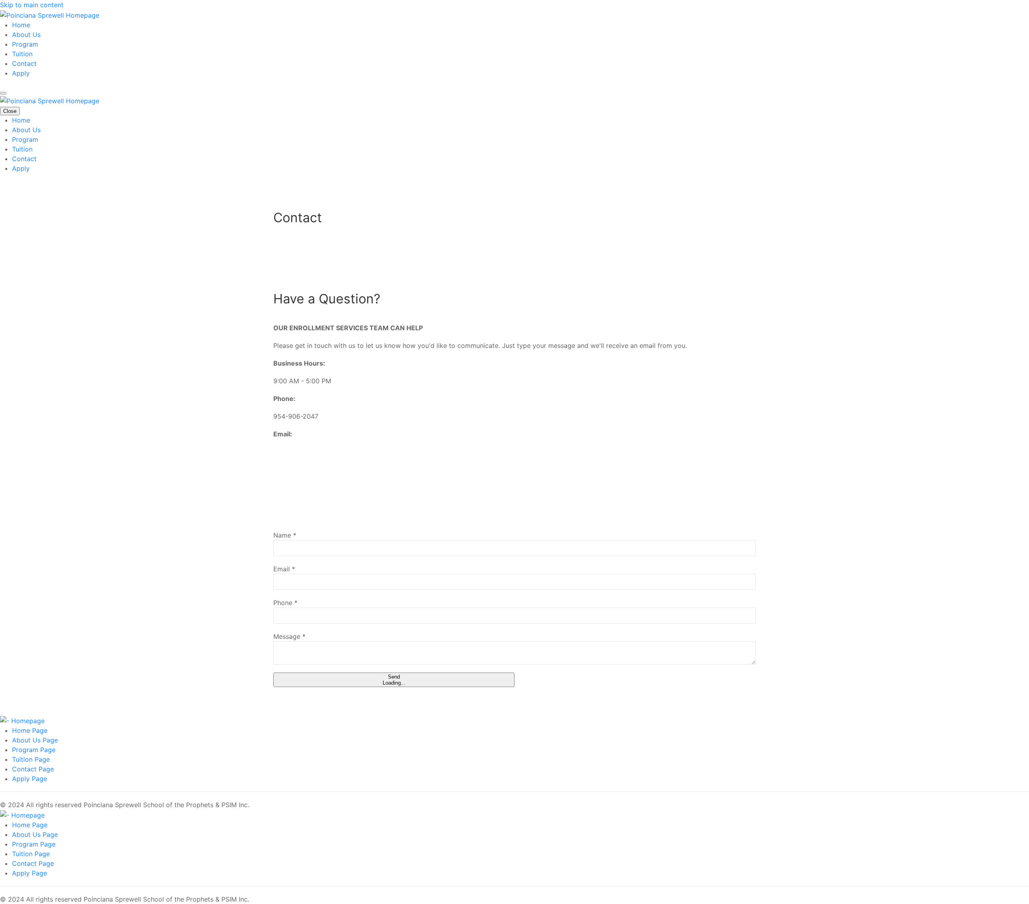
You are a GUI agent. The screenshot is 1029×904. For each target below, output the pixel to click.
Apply (21, 73)
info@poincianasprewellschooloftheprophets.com (350, 452)
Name (284, 535)
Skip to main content (32, 5)
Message (289, 636)
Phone (285, 603)
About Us (26, 35)
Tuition (22, 54)
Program (25, 44)
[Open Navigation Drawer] (3, 93)
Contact (24, 63)
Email (284, 569)
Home (21, 25)
